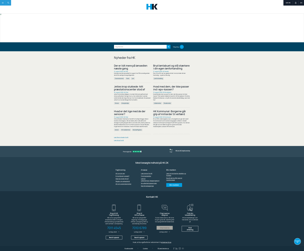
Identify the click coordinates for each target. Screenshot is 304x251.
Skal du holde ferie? (122, 179)
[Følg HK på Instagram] (180, 248)
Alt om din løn (120, 173)
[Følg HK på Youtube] (183, 248)
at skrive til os (166, 242)
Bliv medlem (174, 185)
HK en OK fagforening (183, 151)
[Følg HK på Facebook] (173, 248)
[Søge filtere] (182, 47)
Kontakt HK (297, 241)
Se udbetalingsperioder (149, 183)
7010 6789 (139, 228)
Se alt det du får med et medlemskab (174, 179)
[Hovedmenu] (3, 3)
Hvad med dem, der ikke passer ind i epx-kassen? (171, 88)
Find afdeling (190, 229)
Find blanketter (146, 176)
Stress (117, 103)
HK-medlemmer (125, 130)
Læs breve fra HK (146, 173)
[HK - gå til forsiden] (152, 7)
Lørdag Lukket (113, 232)
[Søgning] (8, 3)
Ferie (127, 78)
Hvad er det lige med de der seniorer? (129, 113)
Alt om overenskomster (123, 184)
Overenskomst (119, 78)
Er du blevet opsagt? (122, 176)
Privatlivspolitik (129, 248)
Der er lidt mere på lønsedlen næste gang (130, 67)
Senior (117, 130)
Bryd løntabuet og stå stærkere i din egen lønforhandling (171, 67)
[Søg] (168, 47)
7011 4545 (114, 228)
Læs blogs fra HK (119, 140)
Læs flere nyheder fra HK (121, 137)
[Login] (295, 3)
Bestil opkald (114, 237)
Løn (133, 78)
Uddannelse (157, 103)
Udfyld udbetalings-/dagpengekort (150, 180)
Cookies (145, 248)
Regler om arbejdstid (123, 181)
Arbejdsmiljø (125, 103)
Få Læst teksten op (163, 248)
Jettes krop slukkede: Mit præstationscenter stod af (129, 88)
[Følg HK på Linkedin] (176, 248)
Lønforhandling (158, 78)
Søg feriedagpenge (147, 186)
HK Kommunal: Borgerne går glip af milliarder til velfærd (169, 113)
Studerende (167, 103)
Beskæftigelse (137, 130)
